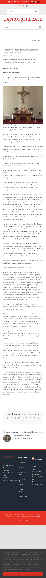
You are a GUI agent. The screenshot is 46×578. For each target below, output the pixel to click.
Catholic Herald (16, 62)
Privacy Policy (21, 490)
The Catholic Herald (11, 59)
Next (39, 40)
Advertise (22, 467)
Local (29, 62)
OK (23, 574)
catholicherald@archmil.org (12, 480)
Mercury (37, 517)
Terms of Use (23, 496)
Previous (33, 40)
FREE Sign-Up (35, 2)
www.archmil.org (37, 484)
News (33, 62)
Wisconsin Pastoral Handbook (22, 481)
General (24, 62)
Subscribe (22, 463)
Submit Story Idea (23, 473)
